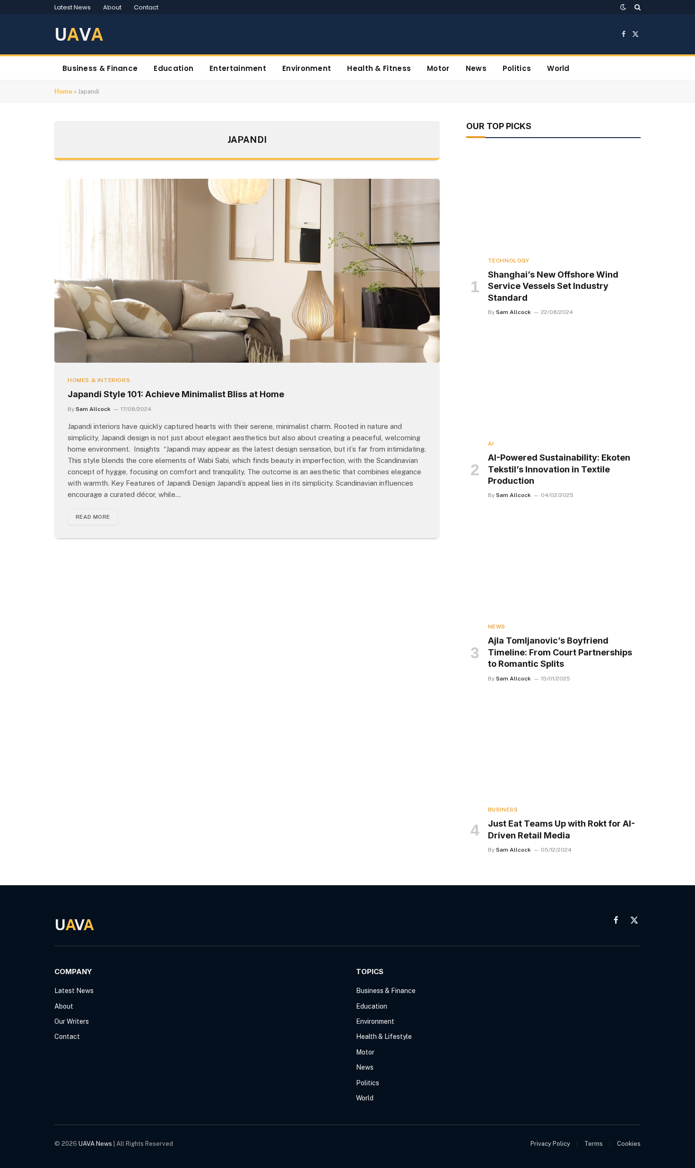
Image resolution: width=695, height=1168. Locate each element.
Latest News (72, 7)
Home (63, 91)
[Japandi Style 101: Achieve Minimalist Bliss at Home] (247, 271)
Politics (517, 68)
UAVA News (95, 1143)
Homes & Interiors (99, 380)
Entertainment (237, 68)
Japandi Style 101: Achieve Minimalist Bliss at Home (176, 394)
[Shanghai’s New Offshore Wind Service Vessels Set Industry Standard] (553, 199)
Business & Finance (100, 68)
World (558, 68)
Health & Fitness (379, 68)
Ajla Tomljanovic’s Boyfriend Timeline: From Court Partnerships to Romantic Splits (560, 652)
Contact (146, 7)
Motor (438, 68)
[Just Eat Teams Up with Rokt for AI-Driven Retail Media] (553, 749)
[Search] (637, 7)
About (112, 7)
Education (173, 68)
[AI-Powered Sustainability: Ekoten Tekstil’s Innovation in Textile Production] (553, 382)
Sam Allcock (93, 409)
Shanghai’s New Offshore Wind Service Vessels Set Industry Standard (553, 286)
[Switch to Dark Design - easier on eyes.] (623, 7)
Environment (306, 68)
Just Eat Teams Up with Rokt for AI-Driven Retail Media (561, 829)
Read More (93, 517)
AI (491, 443)
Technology (509, 260)
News (476, 68)
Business (503, 809)
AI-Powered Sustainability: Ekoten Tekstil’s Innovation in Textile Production (559, 469)
